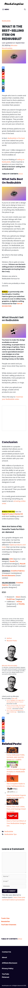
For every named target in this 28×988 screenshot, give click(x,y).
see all (14, 698)
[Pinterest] (14, 78)
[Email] (14, 85)
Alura (18, 597)
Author (9, 638)
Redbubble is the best (16, 138)
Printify (22, 604)
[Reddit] (14, 75)
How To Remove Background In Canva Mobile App (15, 711)
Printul (19, 602)
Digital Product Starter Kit (12, 514)
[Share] (14, 90)
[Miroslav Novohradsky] (11, 663)
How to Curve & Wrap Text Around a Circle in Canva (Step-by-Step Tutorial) (16, 706)
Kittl (11, 559)
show (21, 174)
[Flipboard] (14, 73)
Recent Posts (12, 641)
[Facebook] (14, 68)
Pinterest (5, 977)
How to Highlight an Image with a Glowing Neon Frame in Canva (15, 701)
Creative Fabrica (17, 571)
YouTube (5, 974)
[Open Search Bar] (25, 9)
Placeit (22, 564)
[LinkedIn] (14, 83)
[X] (14, 70)
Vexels (12, 561)
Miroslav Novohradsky (9, 666)
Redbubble (6, 21)
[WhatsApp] (14, 80)
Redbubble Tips (10, 834)
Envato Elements (8, 575)
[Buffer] (14, 88)
